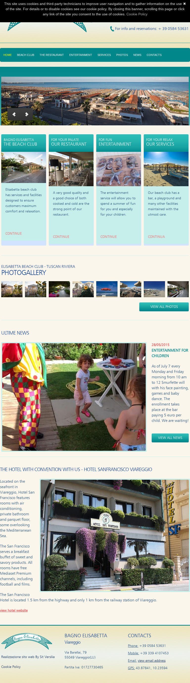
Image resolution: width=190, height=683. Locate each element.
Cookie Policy (11, 667)
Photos (122, 54)
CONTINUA (156, 237)
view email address (152, 660)
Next (26, 114)
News (137, 54)
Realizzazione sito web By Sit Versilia (28, 657)
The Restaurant (52, 54)
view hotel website (14, 610)
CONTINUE (13, 233)
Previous (13, 114)
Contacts (154, 54)
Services (104, 54)
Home (7, 54)
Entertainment (80, 54)
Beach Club (25, 54)
